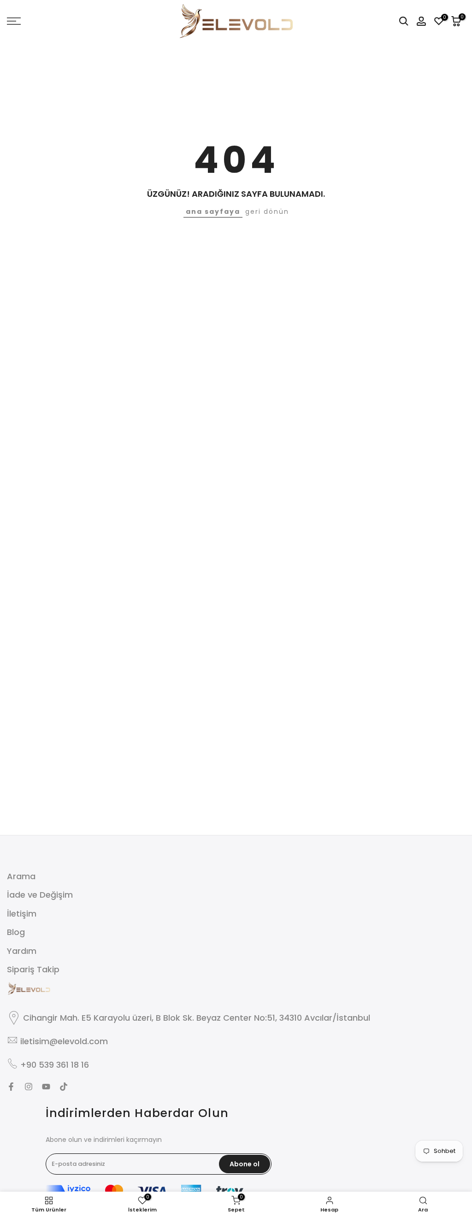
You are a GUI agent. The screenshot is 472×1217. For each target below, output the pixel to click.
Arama (21, 876)
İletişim (21, 913)
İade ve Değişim (40, 894)
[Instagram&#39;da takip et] (28, 1086)
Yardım (21, 951)
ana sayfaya (213, 211)
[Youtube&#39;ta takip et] (46, 1086)
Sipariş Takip (33, 969)
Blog (16, 932)
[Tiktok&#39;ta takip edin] (63, 1086)
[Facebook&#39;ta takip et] (11, 1086)
